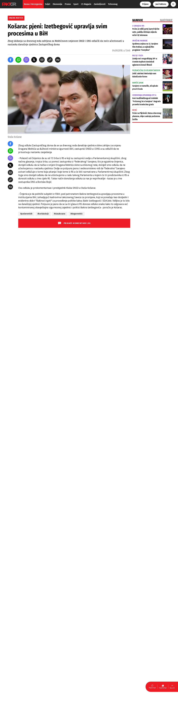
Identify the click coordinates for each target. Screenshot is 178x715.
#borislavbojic (43, 213)
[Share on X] (34, 60)
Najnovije (152, 688)
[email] (42, 60)
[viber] (26, 60)
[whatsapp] (18, 60)
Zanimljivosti (99, 4)
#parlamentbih (26, 213)
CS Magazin (86, 4)
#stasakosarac (59, 213)
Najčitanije (163, 688)
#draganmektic (76, 213)
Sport (75, 4)
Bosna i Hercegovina (33, 4)
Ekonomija (57, 4)
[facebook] (10, 60)
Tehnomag (112, 4)
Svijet (47, 4)
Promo (68, 4)
